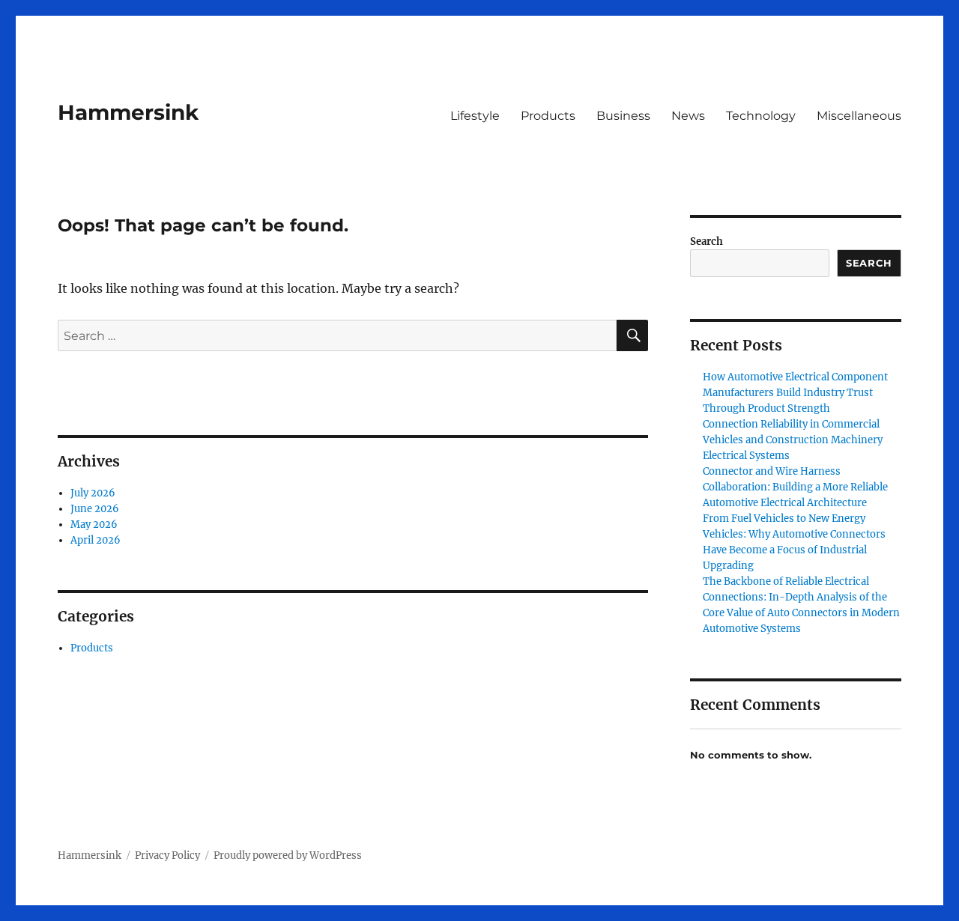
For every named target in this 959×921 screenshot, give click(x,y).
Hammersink (128, 112)
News (688, 116)
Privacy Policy (167, 855)
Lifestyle (475, 116)
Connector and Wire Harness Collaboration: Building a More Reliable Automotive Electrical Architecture (795, 487)
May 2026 (94, 524)
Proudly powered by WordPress (288, 855)
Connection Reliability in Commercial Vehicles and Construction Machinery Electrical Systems (793, 440)
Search (706, 241)
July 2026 (92, 493)
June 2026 (94, 508)
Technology (761, 116)
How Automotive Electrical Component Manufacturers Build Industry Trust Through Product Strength (795, 393)
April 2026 (95, 540)
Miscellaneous (859, 116)
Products (548, 116)
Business (623, 116)
